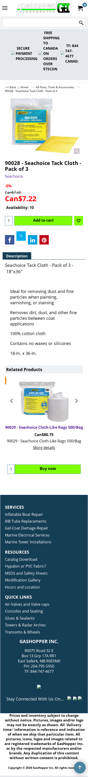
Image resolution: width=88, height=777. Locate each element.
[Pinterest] (44, 239)
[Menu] (5, 8)
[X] (21, 236)
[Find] (81, 23)
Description (17, 256)
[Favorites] (78, 220)
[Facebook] (9, 239)
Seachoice (14, 176)
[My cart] (80, 8)
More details (44, 447)
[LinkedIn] (32, 239)
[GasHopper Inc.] (43, 8)
